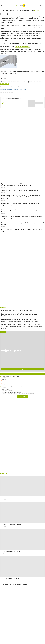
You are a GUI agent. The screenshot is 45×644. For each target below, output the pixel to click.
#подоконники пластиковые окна (20, 89)
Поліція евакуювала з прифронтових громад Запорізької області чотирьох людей (22, 230)
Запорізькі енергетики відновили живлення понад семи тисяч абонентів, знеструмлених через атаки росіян (21, 217)
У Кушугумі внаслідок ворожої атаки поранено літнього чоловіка (19, 190)
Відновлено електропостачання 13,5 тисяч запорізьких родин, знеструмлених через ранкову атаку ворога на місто (18, 184)
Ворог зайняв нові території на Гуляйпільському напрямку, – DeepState (20, 315)
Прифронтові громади (11, 350)
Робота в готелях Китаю (8, 498)
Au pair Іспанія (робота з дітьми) (11, 551)
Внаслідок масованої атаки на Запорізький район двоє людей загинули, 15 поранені (22, 223)
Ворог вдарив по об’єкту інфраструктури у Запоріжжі (18, 310)
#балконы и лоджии (10, 89)
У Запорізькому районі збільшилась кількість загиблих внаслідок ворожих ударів (22, 210)
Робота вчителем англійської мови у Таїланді (14, 584)
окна (26, 18)
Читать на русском (4, 14)
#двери (4, 89)
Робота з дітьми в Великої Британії (11, 525)
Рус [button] (41, 5)
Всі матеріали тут (22, 369)
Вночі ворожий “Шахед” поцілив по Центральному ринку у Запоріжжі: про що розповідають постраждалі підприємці (19, 320)
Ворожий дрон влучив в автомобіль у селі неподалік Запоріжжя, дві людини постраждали (20, 204)
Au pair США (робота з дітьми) (10, 578)
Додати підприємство (22, 396)
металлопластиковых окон (22, 46)
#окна (1, 89)
